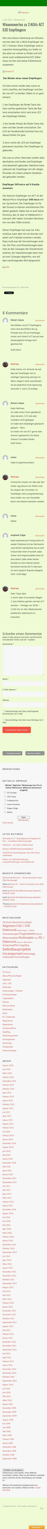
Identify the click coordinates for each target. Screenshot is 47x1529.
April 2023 (7, 1092)
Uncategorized (12, 953)
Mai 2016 (7, 1225)
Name (6, 679)
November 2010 (9, 1373)
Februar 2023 (8, 1096)
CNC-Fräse (11, 796)
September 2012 (10, 1322)
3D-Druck (7, 922)
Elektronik (9, 930)
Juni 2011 (7, 1353)
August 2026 (8, 1065)
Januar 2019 (8, 1159)
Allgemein (9, 926)
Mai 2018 (7, 1166)
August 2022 (8, 1108)
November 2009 (9, 1412)
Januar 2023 (8, 1100)
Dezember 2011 (9, 1342)
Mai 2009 (7, 1431)
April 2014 (7, 1260)
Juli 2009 (6, 1423)
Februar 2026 (8, 1077)
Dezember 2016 (9, 1209)
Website (6, 700)
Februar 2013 (8, 1303)
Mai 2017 (7, 1190)
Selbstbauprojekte (17, 949)
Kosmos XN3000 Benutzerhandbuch (18, 849)
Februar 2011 (8, 1361)
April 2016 (7, 1229)
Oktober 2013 (8, 1279)
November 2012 (9, 1314)
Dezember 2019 (9, 1143)
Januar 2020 (8, 1139)
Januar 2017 (8, 1205)
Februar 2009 (8, 1439)
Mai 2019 (7, 1155)
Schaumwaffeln (11, 945)
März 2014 (7, 1264)
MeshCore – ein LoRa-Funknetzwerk (18, 845)
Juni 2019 (7, 1151)
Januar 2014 (8, 1268)
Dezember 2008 (9, 1447)
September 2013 (10, 1283)
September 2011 (10, 1349)
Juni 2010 (7, 1392)
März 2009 (7, 1435)
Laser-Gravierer (13, 804)
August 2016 (8, 1213)
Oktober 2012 (8, 1318)
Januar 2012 (8, 1338)
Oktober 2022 (8, 1104)
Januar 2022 (8, 1120)
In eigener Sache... (10, 1506)
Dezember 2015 (9, 1244)
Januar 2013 (8, 1307)
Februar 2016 (8, 1236)
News (36, 938)
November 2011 (9, 1345)
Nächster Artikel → (35, 753)
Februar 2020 (8, 1135)
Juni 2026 (7, 1069)
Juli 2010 (6, 1388)
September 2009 (10, 1415)
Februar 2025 (8, 1085)
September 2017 (10, 1182)
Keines (9, 812)
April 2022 (7, 1116)
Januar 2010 (8, 1404)
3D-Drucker (12, 792)
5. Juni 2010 (7, 20)
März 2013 (7, 1299)
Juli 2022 (6, 1112)
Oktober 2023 (8, 1089)
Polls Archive (8, 822)
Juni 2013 (7, 1291)
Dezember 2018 (9, 1162)
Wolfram (15, 364)
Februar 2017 (8, 1201)
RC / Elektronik (23, 287)
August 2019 (8, 1147)
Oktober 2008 (8, 1454)
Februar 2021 (8, 1127)
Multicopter (26, 938)
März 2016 (7, 1233)
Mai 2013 (7, 1295)
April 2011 (7, 1357)
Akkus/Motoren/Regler (22, 922)
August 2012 (8, 1326)
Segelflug (24, 945)
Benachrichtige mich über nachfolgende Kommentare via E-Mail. (20, 712)
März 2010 (7, 1400)
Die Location (22, 1506)
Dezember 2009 (9, 1408)
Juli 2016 (6, 1217)
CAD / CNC (23, 926)
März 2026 (7, 1073)
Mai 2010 (7, 1396)
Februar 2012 (8, 1334)
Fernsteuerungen (9, 287)
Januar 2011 (8, 1365)
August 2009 (8, 1419)
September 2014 (10, 1252)
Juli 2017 (6, 1186)
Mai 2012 (7, 1330)
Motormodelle (10, 937)
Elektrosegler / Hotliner (26, 930)
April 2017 (7, 1194)
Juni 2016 (7, 1221)
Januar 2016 (8, 1240)
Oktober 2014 (8, 1248)
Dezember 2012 (9, 1310)
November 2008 (9, 1451)
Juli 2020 (6, 1131)
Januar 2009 (8, 1443)
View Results (23, 820)
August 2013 (8, 1287)
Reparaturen (20, 942)
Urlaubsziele (8, 957)
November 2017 (9, 1178)
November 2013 (9, 1275)
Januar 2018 (8, 1174)
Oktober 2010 (8, 1377)
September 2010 (10, 1380)
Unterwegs (28, 953)
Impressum (32, 1506)
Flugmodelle (27, 933)
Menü (23, 3)
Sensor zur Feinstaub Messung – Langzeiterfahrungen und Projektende (18, 860)
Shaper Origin (12, 808)
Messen (39, 934)
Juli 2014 (6, 1256)
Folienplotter (12, 800)
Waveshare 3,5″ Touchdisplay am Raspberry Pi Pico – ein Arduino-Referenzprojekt (22, 839)
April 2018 (7, 1170)
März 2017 (7, 1197)
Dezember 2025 (9, 1081)
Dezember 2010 (9, 1369)
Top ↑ (42, 1508)
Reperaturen (28, 942)
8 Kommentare (19, 20)
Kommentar (8, 644)
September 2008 (10, 1458)
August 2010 (8, 1384)
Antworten (39, 320)
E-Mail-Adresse (10, 689)
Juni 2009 (7, 1427)
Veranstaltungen (22, 957)
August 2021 (8, 1124)
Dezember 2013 (9, 1271)
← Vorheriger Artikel (12, 753)
